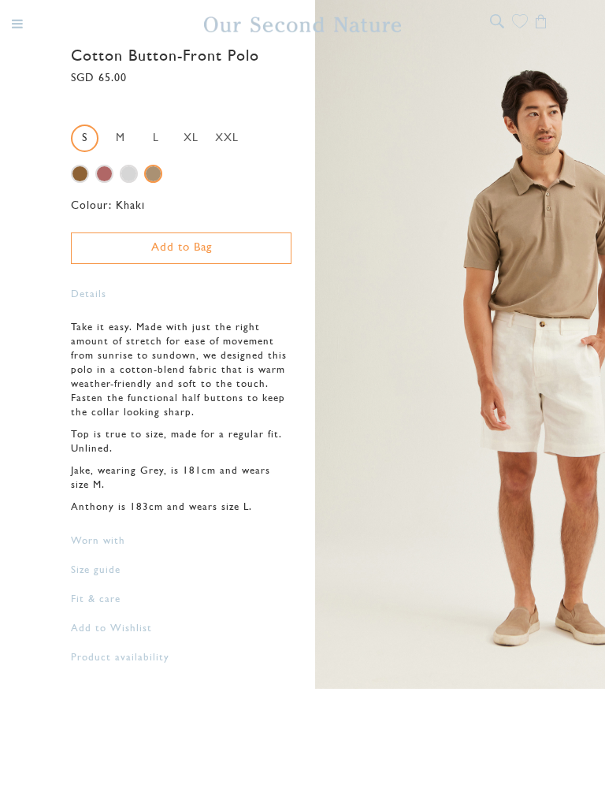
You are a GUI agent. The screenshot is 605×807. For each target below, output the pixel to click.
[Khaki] (153, 173)
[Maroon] (104, 173)
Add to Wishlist (111, 628)
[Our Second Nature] (302, 24)
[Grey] (128, 173)
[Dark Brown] (79, 173)
